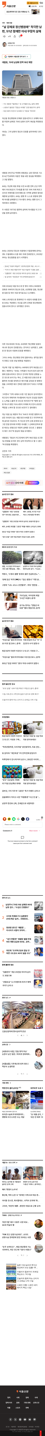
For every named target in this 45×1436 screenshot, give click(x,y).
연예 (27, 1407)
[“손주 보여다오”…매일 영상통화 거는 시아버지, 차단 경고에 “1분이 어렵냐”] (38, 1248)
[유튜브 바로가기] (20, 1419)
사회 (3, 23)
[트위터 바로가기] (15, 1419)
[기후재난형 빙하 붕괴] (38, 1065)
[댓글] (20, 36)
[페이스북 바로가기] (10, 1419)
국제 (36, 1397)
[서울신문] (9, 4)
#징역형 (23, 468)
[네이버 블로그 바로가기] (34, 1419)
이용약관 (13, 1427)
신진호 (10, 43)
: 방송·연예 (8, 1162)
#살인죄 (13, 468)
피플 (8, 1407)
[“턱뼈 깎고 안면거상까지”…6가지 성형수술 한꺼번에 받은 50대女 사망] (38, 1236)
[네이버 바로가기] (30, 1419)
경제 (27, 1397)
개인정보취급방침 (22, 1427)
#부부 (5, 468)
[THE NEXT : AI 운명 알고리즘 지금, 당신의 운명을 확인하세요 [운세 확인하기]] (22, 483)
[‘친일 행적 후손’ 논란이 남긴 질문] (38, 1052)
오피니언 (5, 1044)
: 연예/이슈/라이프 (11, 1215)
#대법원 (31, 468)
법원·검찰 (9, 23)
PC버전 (37, 1427)
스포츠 (18, 1407)
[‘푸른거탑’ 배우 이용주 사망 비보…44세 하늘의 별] (38, 1223)
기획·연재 (5, 1083)
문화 (17, 1402)
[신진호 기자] (4, 44)
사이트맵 (31, 1427)
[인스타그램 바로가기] (25, 1419)
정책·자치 (9, 1402)
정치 (8, 1397)
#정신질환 (7, 473)
